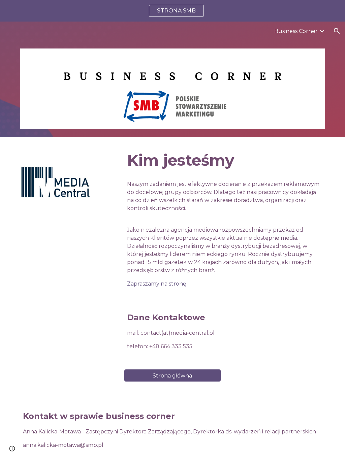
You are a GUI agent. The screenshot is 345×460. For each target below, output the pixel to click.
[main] (224, 160)
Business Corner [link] (296, 31)
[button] (337, 31)
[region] (172, 11)
